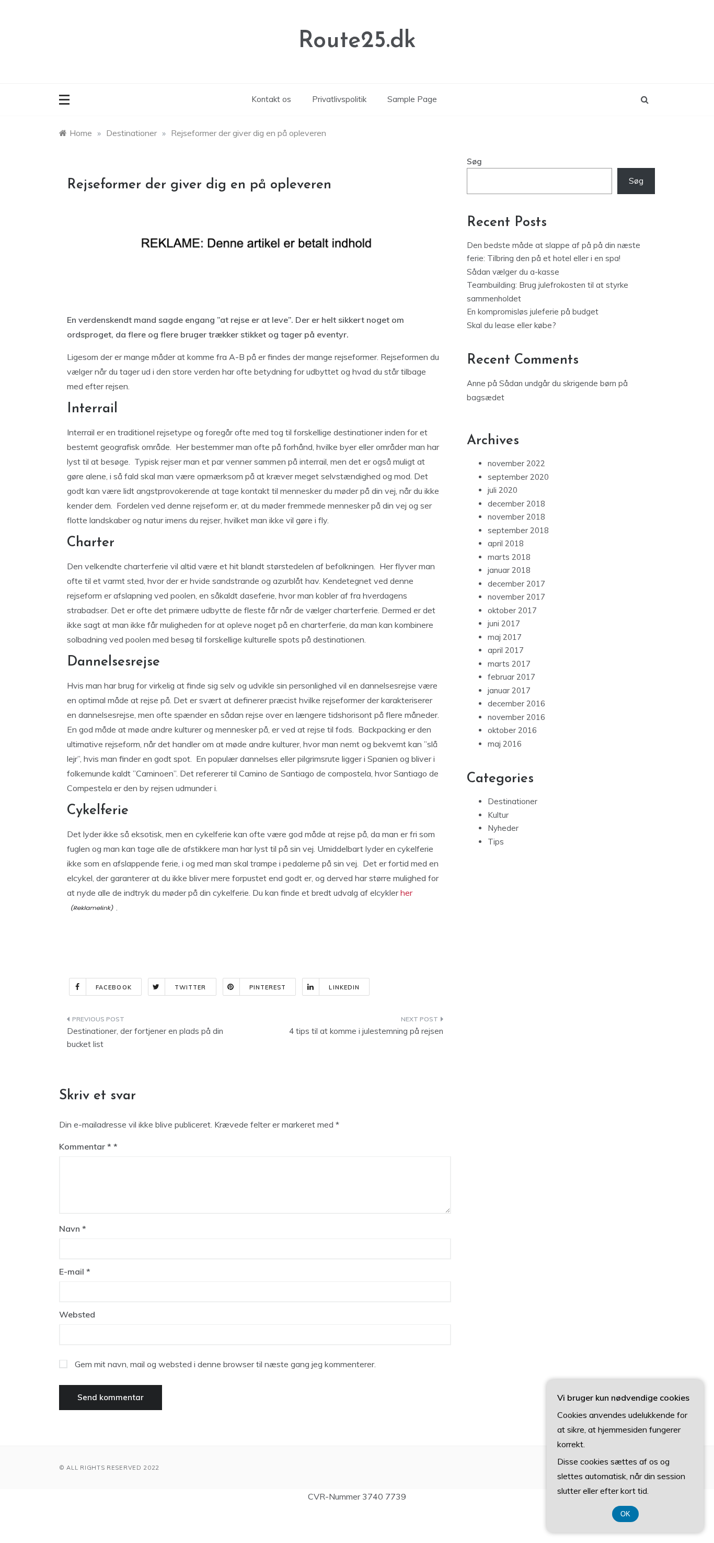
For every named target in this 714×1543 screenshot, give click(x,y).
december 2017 (516, 584)
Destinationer (512, 801)
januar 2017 (509, 690)
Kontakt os (271, 99)
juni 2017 (504, 623)
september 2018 (518, 530)
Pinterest (267, 987)
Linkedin (344, 987)
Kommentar (85, 1146)
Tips (496, 842)
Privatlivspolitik (339, 99)
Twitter (190, 987)
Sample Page (412, 99)
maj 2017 (505, 637)
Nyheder (503, 828)
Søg (474, 161)
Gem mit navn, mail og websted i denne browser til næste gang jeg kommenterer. (225, 1364)
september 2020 (518, 477)
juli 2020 (502, 490)
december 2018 (516, 504)
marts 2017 (509, 664)
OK (625, 1514)
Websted (77, 1314)
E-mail (74, 1271)
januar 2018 (509, 570)
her (405, 892)
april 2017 (506, 650)
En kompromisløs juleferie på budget (532, 312)
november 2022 (516, 463)
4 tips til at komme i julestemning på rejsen (366, 1031)
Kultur (498, 815)
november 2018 (516, 517)
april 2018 (506, 543)
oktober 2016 (512, 730)
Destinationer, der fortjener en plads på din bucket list (145, 1038)
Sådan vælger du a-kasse (513, 272)
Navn (72, 1228)
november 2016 (516, 717)
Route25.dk (357, 41)
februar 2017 (511, 677)
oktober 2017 (512, 610)
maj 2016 (505, 744)
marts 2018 (509, 557)
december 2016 (516, 703)
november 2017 (516, 597)
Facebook (114, 987)
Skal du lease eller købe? (511, 325)
